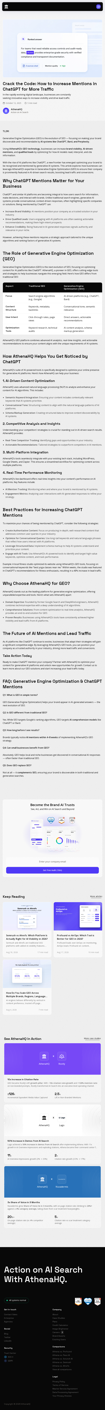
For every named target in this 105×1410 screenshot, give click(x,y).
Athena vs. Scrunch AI (62, 1358)
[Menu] (98, 6)
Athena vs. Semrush (61, 1362)
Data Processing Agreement (65, 1392)
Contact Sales (10, 1314)
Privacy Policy (58, 1381)
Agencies (8, 1321)
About (55, 1314)
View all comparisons (62, 1369)
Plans (54, 1321)
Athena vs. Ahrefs (60, 1366)
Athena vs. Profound (62, 1351)
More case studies (92, 1038)
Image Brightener (60, 1329)
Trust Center (10, 1353)
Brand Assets (58, 1336)
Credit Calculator (60, 1325)
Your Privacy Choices (62, 1396)
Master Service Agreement (65, 1388)
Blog (6, 1333)
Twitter (7, 1337)
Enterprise (9, 1318)
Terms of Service (60, 1385)
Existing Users (59, 1339)
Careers (56, 1332)
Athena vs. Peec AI (61, 1355)
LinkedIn (7, 1341)
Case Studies (58, 1318)
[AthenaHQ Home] (6, 6)
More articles (96, 896)
